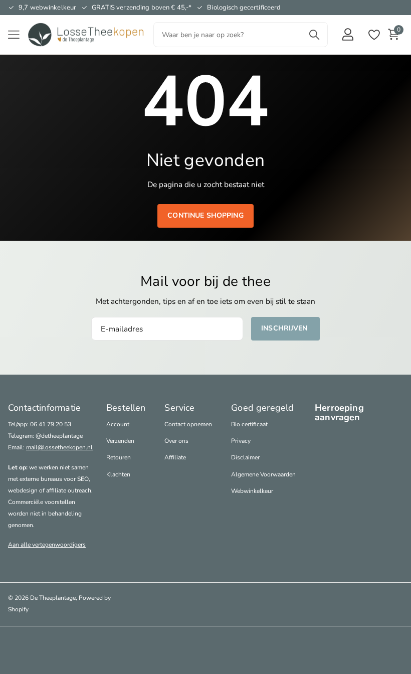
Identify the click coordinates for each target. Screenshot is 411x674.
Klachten (118, 474)
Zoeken (314, 34)
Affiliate (175, 457)
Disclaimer (245, 457)
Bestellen (126, 408)
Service (179, 408)
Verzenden (120, 441)
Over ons (176, 441)
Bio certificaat (249, 424)
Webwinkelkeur (252, 491)
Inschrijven (285, 328)
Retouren (118, 457)
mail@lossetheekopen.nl (59, 447)
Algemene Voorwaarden (263, 474)
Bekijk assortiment (14, 35)
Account (117, 424)
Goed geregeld (262, 408)
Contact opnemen (188, 424)
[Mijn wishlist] (373, 35)
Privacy (241, 441)
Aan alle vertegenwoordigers (47, 545)
